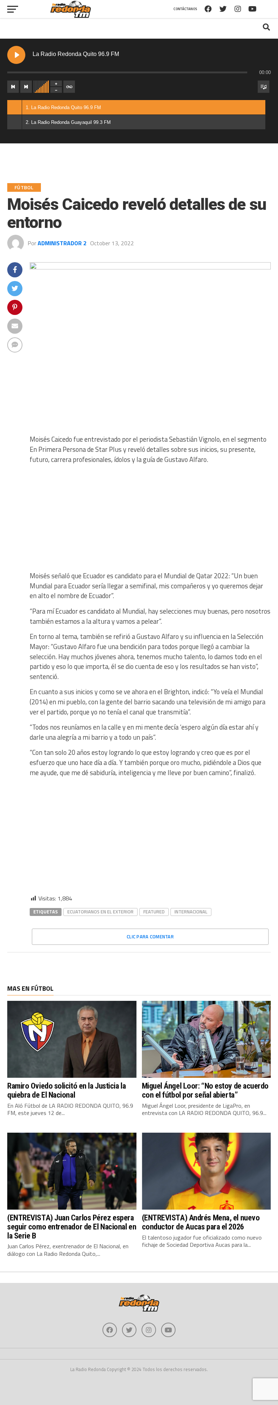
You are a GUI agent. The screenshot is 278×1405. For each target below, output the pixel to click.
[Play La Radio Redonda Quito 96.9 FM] (16, 55)
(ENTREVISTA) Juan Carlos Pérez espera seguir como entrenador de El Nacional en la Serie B (71, 1226)
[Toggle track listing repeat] (69, 87)
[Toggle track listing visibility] (263, 87)
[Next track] (26, 87)
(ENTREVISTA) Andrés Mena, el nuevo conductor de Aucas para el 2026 (201, 1222)
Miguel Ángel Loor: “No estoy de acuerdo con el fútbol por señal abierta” (205, 1090)
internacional (190, 911)
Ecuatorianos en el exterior (100, 911)
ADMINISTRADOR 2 (62, 243)
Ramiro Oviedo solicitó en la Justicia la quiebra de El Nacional (66, 1090)
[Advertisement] (150, 520)
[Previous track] (13, 87)
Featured (154, 911)
